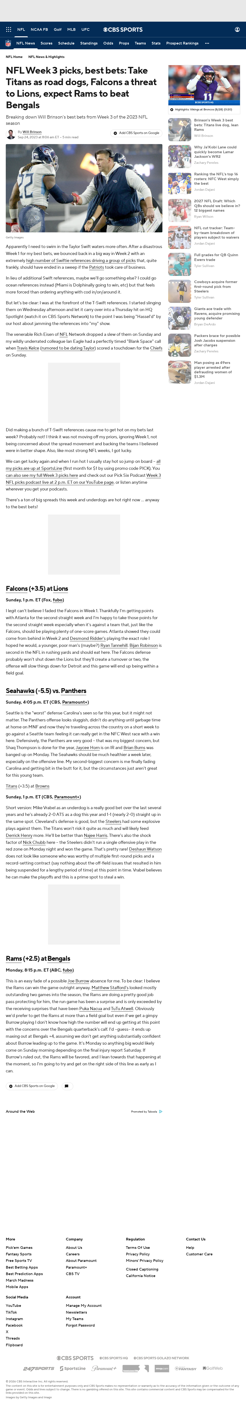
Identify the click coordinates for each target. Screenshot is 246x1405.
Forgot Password (80, 1325)
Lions (60, 588)
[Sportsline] (73, 1367)
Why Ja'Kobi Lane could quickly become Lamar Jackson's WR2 (215, 152)
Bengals (58, 958)
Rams (14, 958)
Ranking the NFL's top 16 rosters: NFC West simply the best (216, 179)
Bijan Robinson (143, 645)
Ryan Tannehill (114, 645)
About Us (74, 1247)
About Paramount (81, 1260)
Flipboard (14, 1345)
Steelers (113, 821)
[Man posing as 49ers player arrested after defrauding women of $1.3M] (179, 372)
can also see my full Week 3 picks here (42, 475)
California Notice (140, 1275)
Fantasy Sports (18, 1254)
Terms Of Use (138, 1247)
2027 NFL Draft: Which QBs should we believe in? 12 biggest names (217, 206)
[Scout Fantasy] (186, 1368)
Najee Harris (95, 835)
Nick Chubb (34, 842)
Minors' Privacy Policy (144, 1260)
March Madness (19, 1280)
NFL (64, 334)
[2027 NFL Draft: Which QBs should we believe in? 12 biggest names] (179, 210)
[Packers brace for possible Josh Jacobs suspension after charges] (179, 345)
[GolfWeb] (213, 1368)
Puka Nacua (90, 1008)
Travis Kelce (28, 348)
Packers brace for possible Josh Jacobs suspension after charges (217, 340)
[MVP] (162, 1366)
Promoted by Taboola (144, 1111)
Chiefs (156, 348)
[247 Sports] (38, 1367)
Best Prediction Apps (24, 1273)
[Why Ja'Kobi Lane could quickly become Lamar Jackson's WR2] (179, 156)
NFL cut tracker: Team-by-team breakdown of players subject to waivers (216, 233)
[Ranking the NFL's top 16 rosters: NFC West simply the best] (179, 183)
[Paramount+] (104, 1367)
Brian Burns (134, 747)
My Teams (74, 1318)
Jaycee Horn (88, 747)
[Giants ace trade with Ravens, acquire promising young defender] (179, 318)
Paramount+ (74, 702)
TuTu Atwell (122, 1008)
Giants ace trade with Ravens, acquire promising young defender (217, 313)
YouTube (13, 1305)
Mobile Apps (17, 1286)
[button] (8, 29)
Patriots (96, 267)
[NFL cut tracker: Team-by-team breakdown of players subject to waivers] (179, 237)
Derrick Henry (19, 835)
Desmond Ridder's (88, 638)
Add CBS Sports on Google (139, 133)
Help (190, 1247)
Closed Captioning (142, 1269)
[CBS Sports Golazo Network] (161, 1357)
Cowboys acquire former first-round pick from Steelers (215, 286)
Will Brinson (32, 132)
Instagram (14, 1318)
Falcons (16, 588)
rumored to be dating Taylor (68, 348)
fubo (57, 600)
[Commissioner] (136, 1366)
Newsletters (76, 1312)
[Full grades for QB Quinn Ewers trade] (179, 264)
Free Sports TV (19, 1260)
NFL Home (14, 57)
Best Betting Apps (22, 1267)
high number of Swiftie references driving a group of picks (81, 260)
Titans (11, 786)
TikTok (11, 1312)
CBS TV (73, 1273)
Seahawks (20, 691)
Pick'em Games (19, 1247)
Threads (13, 1338)
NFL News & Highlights (46, 57)
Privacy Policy (138, 1254)
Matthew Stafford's (110, 988)
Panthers (73, 691)
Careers (73, 1254)
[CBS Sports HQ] (113, 1357)
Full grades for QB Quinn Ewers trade (216, 257)
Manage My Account (84, 1305)
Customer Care (199, 1254)
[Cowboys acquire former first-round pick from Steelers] (179, 291)
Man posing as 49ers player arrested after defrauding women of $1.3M (213, 369)
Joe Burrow (78, 981)
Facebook (14, 1325)
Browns (42, 786)
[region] (204, 85)
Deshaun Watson (145, 849)
